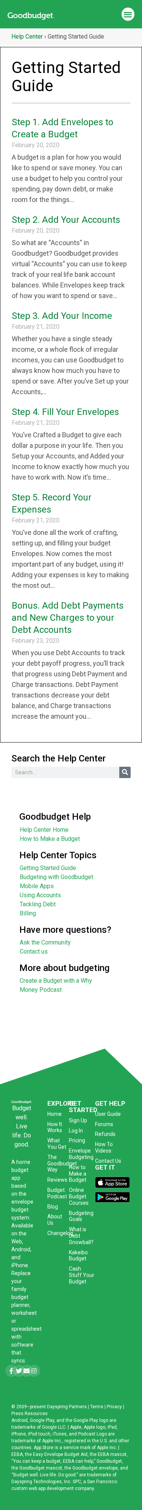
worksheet (24, 1313)
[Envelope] (26, 1371)
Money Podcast (41, 989)
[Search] (125, 772)
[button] (128, 14)
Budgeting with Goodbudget (56, 877)
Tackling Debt (38, 904)
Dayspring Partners (67, 1406)
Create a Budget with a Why (56, 980)
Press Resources (29, 1413)
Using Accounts (40, 895)
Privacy (114, 1406)
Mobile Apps (37, 886)
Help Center (27, 36)
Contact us (34, 951)
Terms (96, 1406)
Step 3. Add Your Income (62, 316)
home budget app (20, 1170)
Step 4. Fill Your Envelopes (65, 412)
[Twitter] (19, 1371)
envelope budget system (22, 1210)
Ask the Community (45, 942)
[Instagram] (34, 1371)
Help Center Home (44, 829)
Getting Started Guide (48, 868)
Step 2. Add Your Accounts (66, 219)
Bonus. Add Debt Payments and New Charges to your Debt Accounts (67, 617)
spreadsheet (26, 1329)
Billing (28, 913)
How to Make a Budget (50, 838)
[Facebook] (11, 1371)
